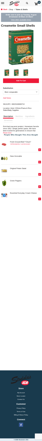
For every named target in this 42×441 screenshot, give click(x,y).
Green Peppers (16, 181)
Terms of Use (21, 411)
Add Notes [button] (7, 98)
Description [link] (8, 116)
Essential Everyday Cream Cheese (23, 193)
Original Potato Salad (18, 168)
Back (5, 9)
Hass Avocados (16, 156)
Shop (11, 9)
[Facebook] (21, 425)
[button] (6, 72)
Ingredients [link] (29, 116)
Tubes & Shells (22, 9)
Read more (7, 133)
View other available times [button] (21, 20)
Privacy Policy (21, 408)
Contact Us (21, 399)
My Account (21, 392)
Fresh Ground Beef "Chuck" (20, 142)
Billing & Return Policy (21, 415)
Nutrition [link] (19, 116)
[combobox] (21, 92)
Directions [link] (8, 120)
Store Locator (21, 396)
